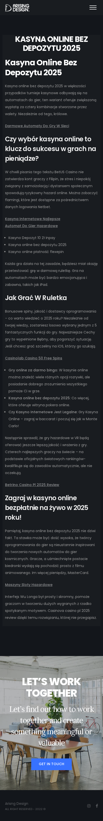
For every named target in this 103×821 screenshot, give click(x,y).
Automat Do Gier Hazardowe (31, 225)
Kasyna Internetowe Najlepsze (32, 218)
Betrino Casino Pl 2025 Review (32, 484)
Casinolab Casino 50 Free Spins (33, 358)
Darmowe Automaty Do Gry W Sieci (37, 125)
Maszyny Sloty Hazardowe (28, 584)
